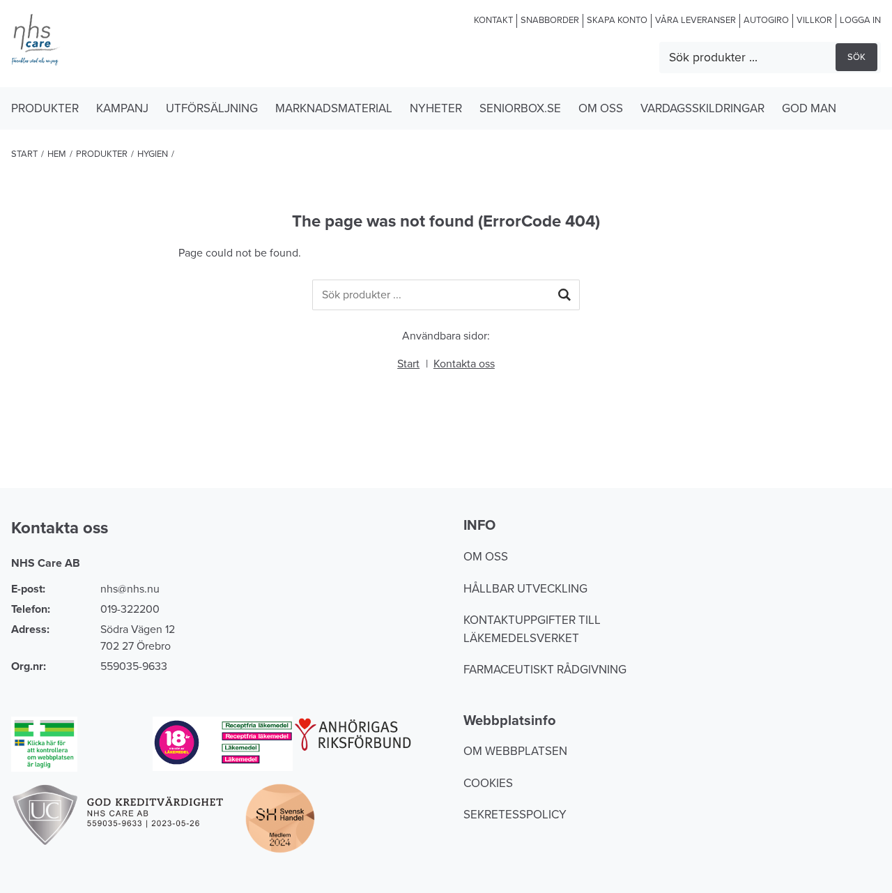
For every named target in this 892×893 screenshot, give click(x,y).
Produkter (45, 108)
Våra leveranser (695, 20)
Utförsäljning (212, 108)
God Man (809, 108)
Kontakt (493, 20)
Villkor (814, 20)
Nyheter (436, 108)
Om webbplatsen (515, 751)
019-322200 (130, 609)
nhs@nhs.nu (130, 589)
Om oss (600, 108)
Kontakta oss (464, 364)
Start (24, 154)
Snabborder (550, 20)
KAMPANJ (122, 108)
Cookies (488, 783)
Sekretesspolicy (515, 814)
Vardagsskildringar (702, 108)
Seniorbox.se (520, 108)
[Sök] (564, 295)
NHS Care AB (45, 563)
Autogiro (766, 20)
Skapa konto (617, 20)
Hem (56, 154)
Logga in (860, 20)
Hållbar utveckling (525, 588)
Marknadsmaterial (333, 108)
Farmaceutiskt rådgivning (544, 669)
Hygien (152, 154)
